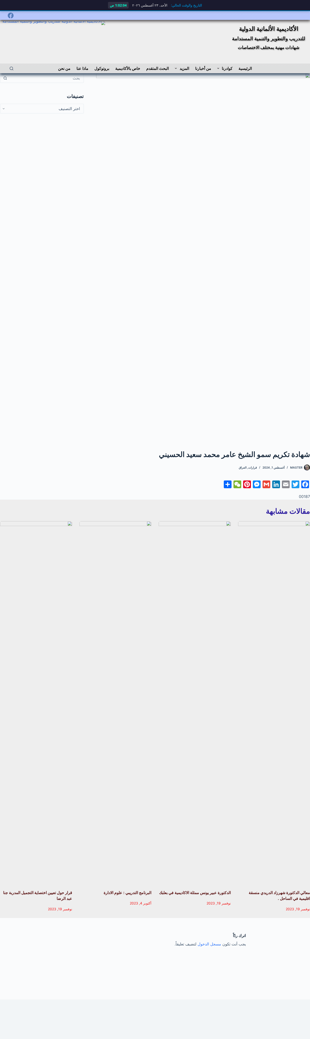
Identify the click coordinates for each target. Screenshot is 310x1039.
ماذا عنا (82, 68)
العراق (243, 467)
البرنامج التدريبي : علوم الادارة (127, 892)
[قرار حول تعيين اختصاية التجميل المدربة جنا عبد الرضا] (36, 703)
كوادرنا (227, 68)
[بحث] (11, 68)
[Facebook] (11, 15)
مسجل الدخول (209, 944)
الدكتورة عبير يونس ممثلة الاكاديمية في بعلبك (195, 892)
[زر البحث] (5, 78)
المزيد (184, 68)
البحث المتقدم (157, 68)
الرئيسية (245, 68)
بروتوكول (101, 68)
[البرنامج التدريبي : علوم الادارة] (115, 703)
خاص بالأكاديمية (127, 68)
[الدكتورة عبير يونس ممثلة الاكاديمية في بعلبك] (195, 703)
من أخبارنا (203, 68)
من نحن (64, 68)
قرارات (252, 467)
